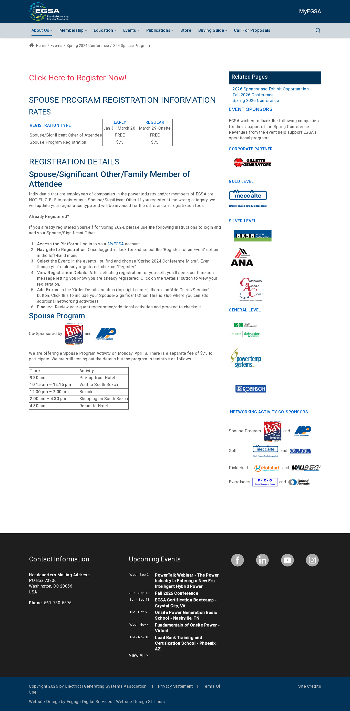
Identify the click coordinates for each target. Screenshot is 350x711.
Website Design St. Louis (140, 701)
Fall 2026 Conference (253, 94)
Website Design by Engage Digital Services (70, 701)
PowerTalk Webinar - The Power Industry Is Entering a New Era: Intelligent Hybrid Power (187, 581)
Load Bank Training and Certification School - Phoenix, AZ (186, 643)
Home (40, 46)
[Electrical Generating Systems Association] (48, 11)
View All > (138, 655)
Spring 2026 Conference (256, 100)
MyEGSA (116, 244)
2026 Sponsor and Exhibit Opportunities (271, 89)
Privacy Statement (175, 686)
